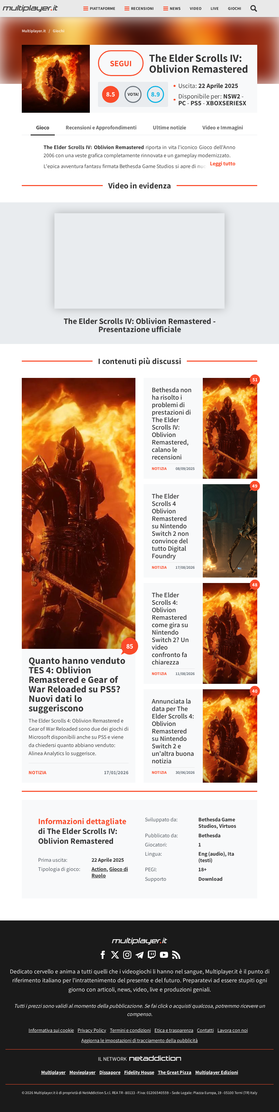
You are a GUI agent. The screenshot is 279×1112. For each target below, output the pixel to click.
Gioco (42, 127)
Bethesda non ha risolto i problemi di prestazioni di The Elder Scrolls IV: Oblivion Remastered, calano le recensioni (172, 423)
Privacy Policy (92, 1030)
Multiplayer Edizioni (216, 1072)
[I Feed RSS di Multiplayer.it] (176, 954)
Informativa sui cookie (51, 1030)
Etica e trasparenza (173, 1030)
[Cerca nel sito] (254, 8)
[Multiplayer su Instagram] (127, 954)
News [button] (175, 8)
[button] (215, 163)
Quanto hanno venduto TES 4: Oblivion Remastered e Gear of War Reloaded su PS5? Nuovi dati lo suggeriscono (77, 684)
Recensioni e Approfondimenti (101, 127)
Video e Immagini (222, 127)
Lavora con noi (232, 1030)
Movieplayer (82, 1072)
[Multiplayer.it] (30, 8)
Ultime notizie (169, 127)
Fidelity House (139, 1072)
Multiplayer (53, 1072)
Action (99, 869)
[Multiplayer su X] (115, 954)
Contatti (205, 1030)
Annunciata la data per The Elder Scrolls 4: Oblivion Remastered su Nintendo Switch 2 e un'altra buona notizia (173, 731)
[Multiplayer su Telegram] (139, 954)
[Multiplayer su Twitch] (152, 954)
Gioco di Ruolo (110, 872)
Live (215, 8)
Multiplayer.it (34, 30)
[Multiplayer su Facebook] (103, 954)
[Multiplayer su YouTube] (164, 954)
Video (195, 8)
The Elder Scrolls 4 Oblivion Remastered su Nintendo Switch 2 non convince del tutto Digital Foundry (170, 526)
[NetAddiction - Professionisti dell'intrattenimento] (155, 1059)
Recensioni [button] (142, 8)
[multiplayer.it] (139, 940)
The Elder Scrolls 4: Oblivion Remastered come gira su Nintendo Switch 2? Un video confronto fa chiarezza (170, 628)
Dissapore (109, 1072)
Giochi (234, 8)
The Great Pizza (175, 1072)
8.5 (110, 94)
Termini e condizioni (130, 1030)
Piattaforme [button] (102, 8)
